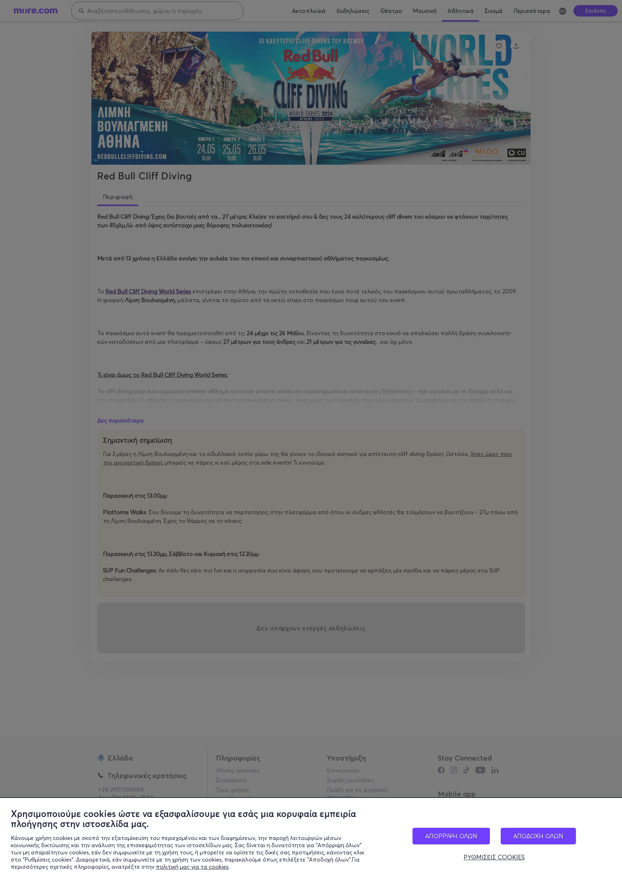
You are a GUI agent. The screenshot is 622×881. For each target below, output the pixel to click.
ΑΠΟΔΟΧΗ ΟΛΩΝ (538, 836)
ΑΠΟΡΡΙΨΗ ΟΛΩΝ (451, 836)
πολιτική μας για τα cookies (192, 866)
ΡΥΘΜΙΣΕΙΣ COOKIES (494, 857)
